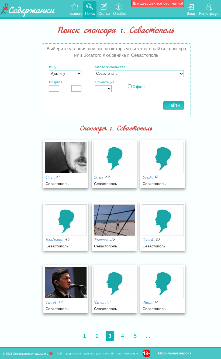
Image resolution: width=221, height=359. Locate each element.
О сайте (119, 14)
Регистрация (209, 14)
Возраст (55, 82)
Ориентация (104, 82)
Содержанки (31, 11)
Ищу (52, 67)
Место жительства (110, 67)
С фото (138, 87)
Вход (191, 14)
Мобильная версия (175, 353)
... (148, 336)
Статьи (104, 14)
